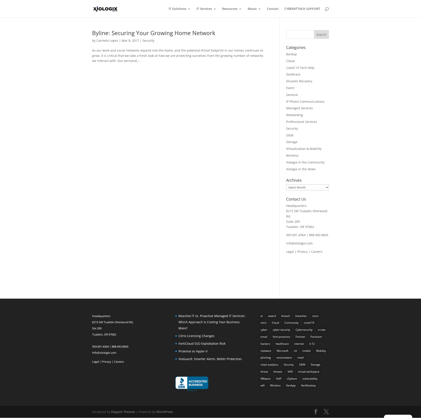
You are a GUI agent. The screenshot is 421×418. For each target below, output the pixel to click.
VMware (265, 378)
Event (290, 88)
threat (264, 371)
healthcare (282, 344)
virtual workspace (308, 371)
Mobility (321, 351)
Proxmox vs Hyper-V (192, 351)
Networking (294, 115)
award (272, 316)
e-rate (321, 330)
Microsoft (282, 351)
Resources (229, 9)
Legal (290, 251)
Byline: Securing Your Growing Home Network (153, 33)
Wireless (292, 155)
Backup (291, 54)
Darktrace (293, 74)
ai (261, 316)
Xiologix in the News (301, 169)
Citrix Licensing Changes (196, 336)
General (292, 95)
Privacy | (304, 251)
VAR (290, 371)
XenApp (291, 385)
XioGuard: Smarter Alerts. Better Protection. (210, 359)
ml (295, 351)
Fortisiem (316, 337)
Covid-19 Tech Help (300, 68)
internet (299, 344)
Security (148, 40)
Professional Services (301, 122)
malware (265, 351)
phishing (265, 357)
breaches (301, 316)
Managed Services (299, 108)
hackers (265, 344)
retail (300, 357)
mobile (306, 351)
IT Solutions (177, 9)
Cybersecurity (304, 330)
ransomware (284, 357)
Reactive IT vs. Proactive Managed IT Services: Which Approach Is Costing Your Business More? (211, 322)
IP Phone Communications (305, 101)
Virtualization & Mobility (303, 149)
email (263, 337)
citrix (263, 323)
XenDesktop (308, 385)
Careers (317, 251)
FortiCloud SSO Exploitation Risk (201, 343)
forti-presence (281, 337)
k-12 (312, 344)
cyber (263, 330)
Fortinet (300, 337)
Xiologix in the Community (305, 162)
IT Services (204, 9)
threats (277, 371)
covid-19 (309, 323)
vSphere (292, 378)
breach (285, 316)
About (252, 9)
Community (291, 323)
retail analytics (269, 364)
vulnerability (309, 378)
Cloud (290, 61)
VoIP (278, 378)
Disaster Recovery (299, 81)
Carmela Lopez (107, 40)
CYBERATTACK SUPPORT (302, 9)
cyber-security (281, 330)
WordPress (165, 412)
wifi (262, 385)
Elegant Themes (123, 412)
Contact (273, 9)
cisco (315, 316)
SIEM (289, 135)
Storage (291, 142)
